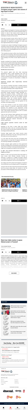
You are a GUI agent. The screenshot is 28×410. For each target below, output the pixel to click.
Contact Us (16, 381)
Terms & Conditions (4, 381)
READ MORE (14, 273)
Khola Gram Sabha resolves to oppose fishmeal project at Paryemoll (11, 241)
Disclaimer (16, 379)
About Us (2, 379)
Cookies (2, 384)
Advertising (17, 382)
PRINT (20, 24)
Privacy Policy (3, 382)
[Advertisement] (14, 220)
